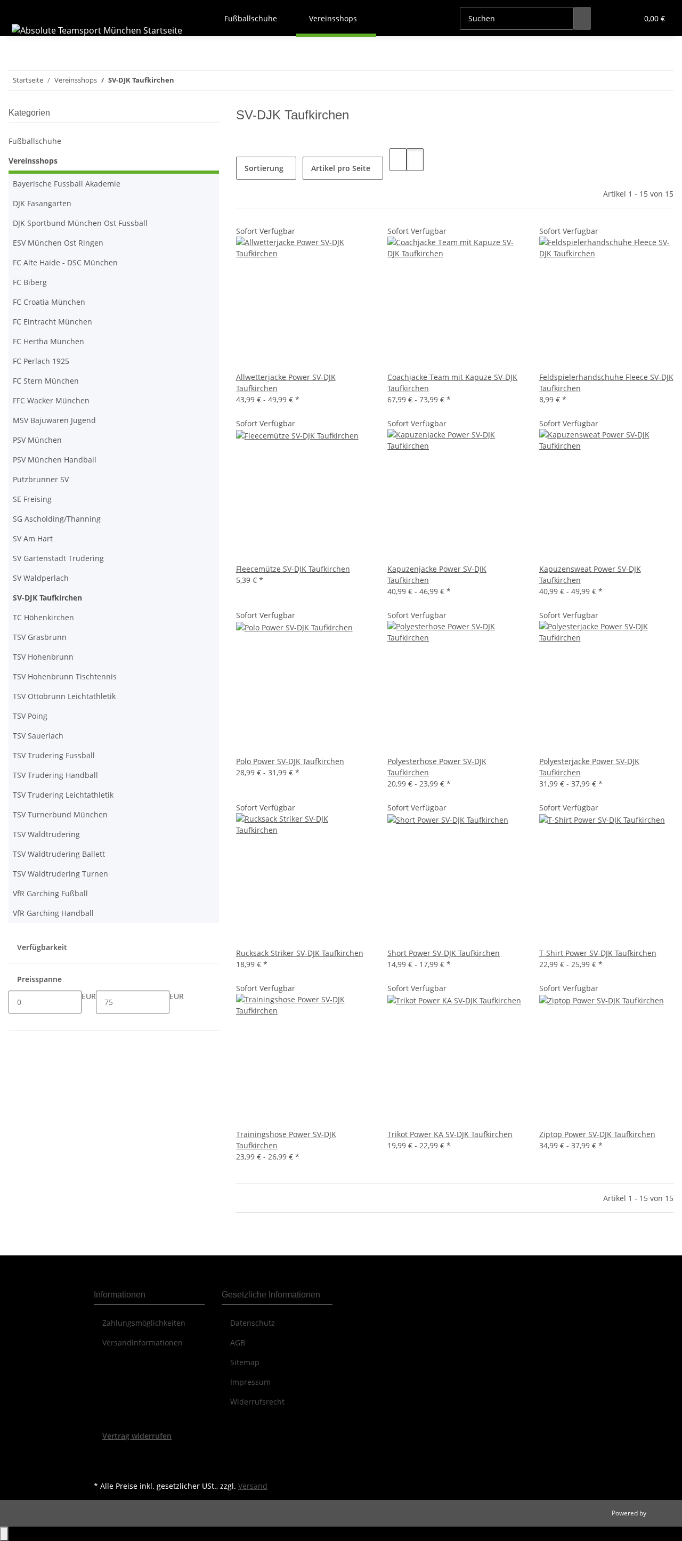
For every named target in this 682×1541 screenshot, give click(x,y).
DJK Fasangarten (42, 203)
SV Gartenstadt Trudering (58, 558)
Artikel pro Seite (340, 168)
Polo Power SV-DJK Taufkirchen (290, 761)
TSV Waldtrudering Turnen (60, 874)
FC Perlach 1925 (41, 361)
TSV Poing (30, 716)
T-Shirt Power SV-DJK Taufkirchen (597, 953)
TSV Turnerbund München (60, 814)
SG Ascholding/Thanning (57, 519)
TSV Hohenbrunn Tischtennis (65, 676)
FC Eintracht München (52, 322)
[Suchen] (582, 18)
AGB (237, 1342)
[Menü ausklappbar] (22, 9)
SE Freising (32, 499)
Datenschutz (252, 1323)
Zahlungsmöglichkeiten (143, 1323)
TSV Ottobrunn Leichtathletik (64, 696)
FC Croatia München (49, 302)
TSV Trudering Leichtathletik (63, 795)
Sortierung (264, 168)
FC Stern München (46, 381)
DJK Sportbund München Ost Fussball (80, 223)
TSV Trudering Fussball (54, 755)
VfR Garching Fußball (50, 893)
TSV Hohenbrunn (43, 657)
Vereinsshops (33, 161)
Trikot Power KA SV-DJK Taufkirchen (450, 1134)
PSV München (37, 440)
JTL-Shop (660, 1513)
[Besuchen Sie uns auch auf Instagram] (102, 1466)
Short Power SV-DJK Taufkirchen (443, 953)
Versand (252, 1486)
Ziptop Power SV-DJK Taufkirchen (597, 1134)
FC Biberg (30, 282)
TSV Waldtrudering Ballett (59, 854)
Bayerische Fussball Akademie (66, 184)
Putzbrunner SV (41, 479)
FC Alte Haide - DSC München (65, 262)
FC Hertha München (48, 341)
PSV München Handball (54, 460)
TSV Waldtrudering (46, 834)
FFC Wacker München (51, 400)
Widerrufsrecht (257, 1402)
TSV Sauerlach (38, 736)
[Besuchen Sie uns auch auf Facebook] (102, 1453)
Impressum (250, 1382)
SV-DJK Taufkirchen (47, 598)
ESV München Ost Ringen (58, 243)
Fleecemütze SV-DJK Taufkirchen (293, 569)
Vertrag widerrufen (137, 1436)
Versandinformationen (142, 1342)
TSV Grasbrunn (40, 637)
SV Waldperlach (41, 578)
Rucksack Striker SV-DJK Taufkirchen (299, 953)
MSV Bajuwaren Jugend (54, 420)
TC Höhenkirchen (43, 617)
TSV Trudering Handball (55, 775)
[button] (607, 18)
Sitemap (244, 1362)
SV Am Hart (33, 538)
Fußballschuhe (35, 141)
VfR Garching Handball (53, 913)
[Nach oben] (4, 1534)
